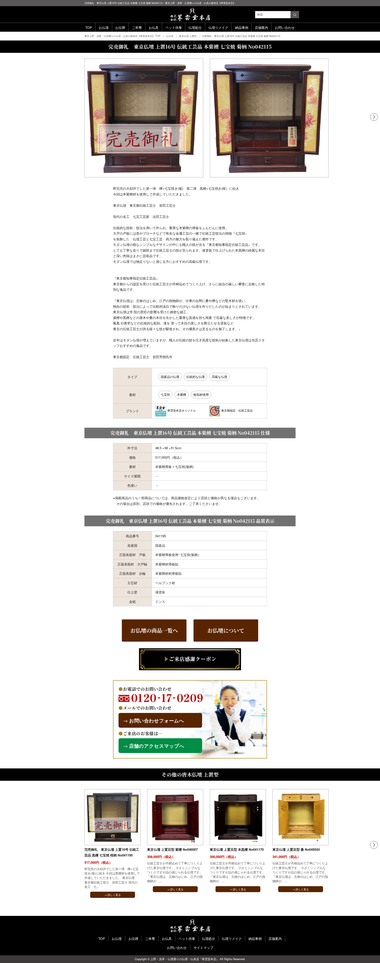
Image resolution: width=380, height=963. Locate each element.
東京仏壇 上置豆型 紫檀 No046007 (172, 849)
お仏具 (154, 27)
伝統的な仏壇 (195, 376)
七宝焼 (165, 394)
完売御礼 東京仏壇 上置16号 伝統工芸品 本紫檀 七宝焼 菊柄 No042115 (241, 36)
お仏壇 (104, 27)
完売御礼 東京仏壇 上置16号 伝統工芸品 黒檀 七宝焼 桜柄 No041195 (111, 852)
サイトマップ (203, 947)
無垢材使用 (201, 394)
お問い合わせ (285, 27)
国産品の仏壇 (170, 376)
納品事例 (241, 27)
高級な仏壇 (219, 376)
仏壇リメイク (218, 27)
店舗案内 (261, 27)
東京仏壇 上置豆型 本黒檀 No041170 (237, 849)
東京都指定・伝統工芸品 (237, 410)
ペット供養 (173, 27)
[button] (374, 117)
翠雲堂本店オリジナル (181, 410)
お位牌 (120, 27)
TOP (88, 27)
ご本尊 (137, 27)
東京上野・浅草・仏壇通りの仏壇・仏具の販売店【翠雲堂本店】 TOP (122, 36)
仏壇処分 (195, 27)
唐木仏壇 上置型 (188, 36)
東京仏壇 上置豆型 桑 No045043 (296, 849)
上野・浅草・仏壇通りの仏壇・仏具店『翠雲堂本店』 (184, 959)
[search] (294, 14)
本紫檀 (181, 394)
